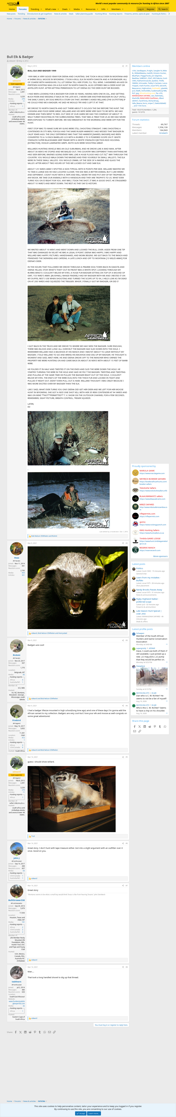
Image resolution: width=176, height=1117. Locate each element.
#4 (127, 706)
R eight (150, 70)
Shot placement (142, 585)
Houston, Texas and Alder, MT (17, 918)
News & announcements (146, 595)
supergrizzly (141, 648)
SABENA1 (143, 78)
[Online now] (16, 77)
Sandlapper (141, 70)
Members (116, 9)
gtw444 (164, 88)
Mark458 (135, 98)
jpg (137, 93)
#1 (127, 66)
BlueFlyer (136, 75)
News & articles (60, 14)
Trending (35, 9)
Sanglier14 (157, 70)
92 (24, 674)
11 (24, 101)
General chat (141, 573)
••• (167, 644)
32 (24, 1006)
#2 (127, 543)
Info (103, 9)
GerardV (163, 85)
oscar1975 (155, 85)
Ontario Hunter (159, 73)
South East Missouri (17, 996)
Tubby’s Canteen (155, 83)
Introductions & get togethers (39, 14)
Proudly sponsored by (144, 466)
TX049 (161, 80)
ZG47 (150, 78)
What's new (50, 9)
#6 (127, 843)
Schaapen (140, 633)
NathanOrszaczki (144, 80)
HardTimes (143, 101)
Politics (139, 568)
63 (24, 871)
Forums (23, 9)
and (44, 536)
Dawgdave (140, 666)
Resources (90, 9)
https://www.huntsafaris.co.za (152, 533)
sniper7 (151, 103)
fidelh (138, 90)
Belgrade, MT (19, 672)
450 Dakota (157, 78)
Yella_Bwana (137, 103)
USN (134, 70)
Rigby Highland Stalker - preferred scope (147, 600)
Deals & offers (142, 621)
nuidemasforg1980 (159, 90)
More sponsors (160, 556)
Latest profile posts (142, 629)
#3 (127, 640)
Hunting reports (115, 14)
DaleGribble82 (160, 103)
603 (23, 573)
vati (152, 95)
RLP (133, 93)
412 (23, 737)
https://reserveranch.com (150, 550)
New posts (11, 14)
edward (12, 61)
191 (23, 922)
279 (23, 99)
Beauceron (136, 88)
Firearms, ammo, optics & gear (137, 14)
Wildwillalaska (140, 73)
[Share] (123, 66)
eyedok (155, 80)
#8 (127, 967)
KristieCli (163, 133)
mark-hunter (144, 85)
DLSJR (154, 693)
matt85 (149, 73)
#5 (127, 757)
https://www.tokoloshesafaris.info (153, 490)
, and (49, 633)
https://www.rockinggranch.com (153, 524)
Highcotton (146, 88)
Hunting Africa (101, 14)
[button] (41, 9)
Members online (141, 66)
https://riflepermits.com (149, 516)
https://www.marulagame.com (152, 473)
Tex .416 (159, 93)
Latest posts (138, 564)
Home (12, 9)
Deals (65, 9)
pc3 (133, 90)
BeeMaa (135, 78)
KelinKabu (159, 95)
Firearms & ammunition (146, 607)
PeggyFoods (146, 75)
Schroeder (143, 83)
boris (145, 103)
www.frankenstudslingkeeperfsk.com (17, 1002)
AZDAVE (152, 648)
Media (77, 9)
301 (23, 575)
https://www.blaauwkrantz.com (152, 499)
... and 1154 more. (139, 105)
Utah (23, 735)
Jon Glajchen (157, 75)
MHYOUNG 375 (142, 693)
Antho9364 (145, 90)
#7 (127, 885)
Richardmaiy (153, 101)
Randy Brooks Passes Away (149, 589)
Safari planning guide (84, 14)
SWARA (135, 83)
